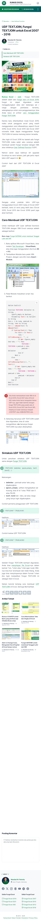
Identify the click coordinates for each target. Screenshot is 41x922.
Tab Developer (18, 246)
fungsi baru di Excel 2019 (28, 100)
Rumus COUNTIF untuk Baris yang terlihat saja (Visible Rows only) (10, 619)
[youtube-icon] (19, 889)
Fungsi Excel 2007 (29, 898)
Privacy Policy (33, 918)
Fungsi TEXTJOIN (20, 461)
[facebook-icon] (3, 889)
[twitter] (12, 593)
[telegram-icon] (23, 889)
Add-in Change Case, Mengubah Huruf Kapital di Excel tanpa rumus (10, 645)
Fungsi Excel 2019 (9, 898)
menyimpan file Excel (20, 565)
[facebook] (7, 593)
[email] (29, 593)
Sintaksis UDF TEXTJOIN (11, 56)
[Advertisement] (20, 742)
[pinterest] (25, 593)
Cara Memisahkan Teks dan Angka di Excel (29, 618)
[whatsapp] (16, 593)
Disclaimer (25, 918)
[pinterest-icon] (27, 889)
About (13, 918)
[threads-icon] (15, 889)
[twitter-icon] (7, 889)
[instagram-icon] (11, 889)
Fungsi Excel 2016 (29, 907)
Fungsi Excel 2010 (29, 901)
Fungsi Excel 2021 (9, 901)
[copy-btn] (36, 302)
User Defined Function (23, 147)
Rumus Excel (16, 2)
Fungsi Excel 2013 (29, 904)
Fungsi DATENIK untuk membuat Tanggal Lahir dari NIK (29, 645)
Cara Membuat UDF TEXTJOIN (13, 53)
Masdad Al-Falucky (18, 879)
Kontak (19, 918)
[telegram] (20, 593)
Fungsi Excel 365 (9, 904)
